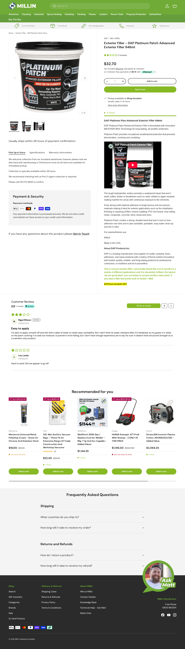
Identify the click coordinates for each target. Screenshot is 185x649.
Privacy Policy (48, 602)
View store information (118, 105)
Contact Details (88, 597)
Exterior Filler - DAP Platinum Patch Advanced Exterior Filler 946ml (32, 33)
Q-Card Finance (17, 618)
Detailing (69, 14)
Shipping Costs (49, 591)
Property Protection (136, 14)
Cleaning (26, 14)
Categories (14, 602)
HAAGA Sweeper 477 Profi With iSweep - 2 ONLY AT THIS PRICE (125, 437)
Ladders (103, 14)
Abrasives (14, 14)
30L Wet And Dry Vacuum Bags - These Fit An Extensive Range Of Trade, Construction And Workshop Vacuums (57, 441)
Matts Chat (85, 613)
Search (12, 591)
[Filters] (164, 305)
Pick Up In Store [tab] (17, 152)
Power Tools (117, 14)
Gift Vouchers (15, 597)
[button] (175, 6)
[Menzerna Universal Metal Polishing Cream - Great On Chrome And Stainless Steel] (24, 412)
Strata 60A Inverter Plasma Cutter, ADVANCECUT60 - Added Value (160, 437)
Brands (12, 607)
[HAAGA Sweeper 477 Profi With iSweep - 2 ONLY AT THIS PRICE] (127, 412)
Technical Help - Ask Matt (93, 607)
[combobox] (100, 6)
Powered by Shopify (27, 639)
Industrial (39, 14)
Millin (17, 639)
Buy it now (140, 89)
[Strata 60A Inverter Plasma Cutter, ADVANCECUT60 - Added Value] (161, 412)
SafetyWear (155, 14)
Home (11, 33)
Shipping (119, 69)
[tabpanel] (50, 171)
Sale (11, 613)
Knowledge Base (88, 602)
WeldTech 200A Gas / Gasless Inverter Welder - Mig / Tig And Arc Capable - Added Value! (92, 439)
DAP (106, 38)
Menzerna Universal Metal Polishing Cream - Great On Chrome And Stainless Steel (23, 437)
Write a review (144, 305)
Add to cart (152, 81)
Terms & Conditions (51, 607)
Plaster (92, 14)
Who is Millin (86, 591)
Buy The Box (15, 19)
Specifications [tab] (37, 152)
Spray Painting (54, 14)
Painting (81, 14)
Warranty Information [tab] (60, 152)
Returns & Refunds (51, 597)
